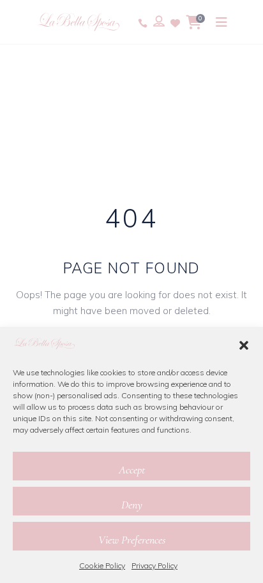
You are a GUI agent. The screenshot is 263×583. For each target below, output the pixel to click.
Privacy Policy (154, 565)
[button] (243, 345)
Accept (132, 470)
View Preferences (131, 540)
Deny (131, 505)
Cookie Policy (102, 565)
